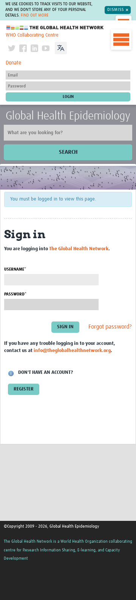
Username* (15, 269)
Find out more (34, 15)
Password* (15, 294)
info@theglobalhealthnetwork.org (72, 350)
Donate (13, 63)
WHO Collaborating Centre (32, 35)
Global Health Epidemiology (68, 116)
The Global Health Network (55, 28)
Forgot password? (110, 327)
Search (68, 152)
